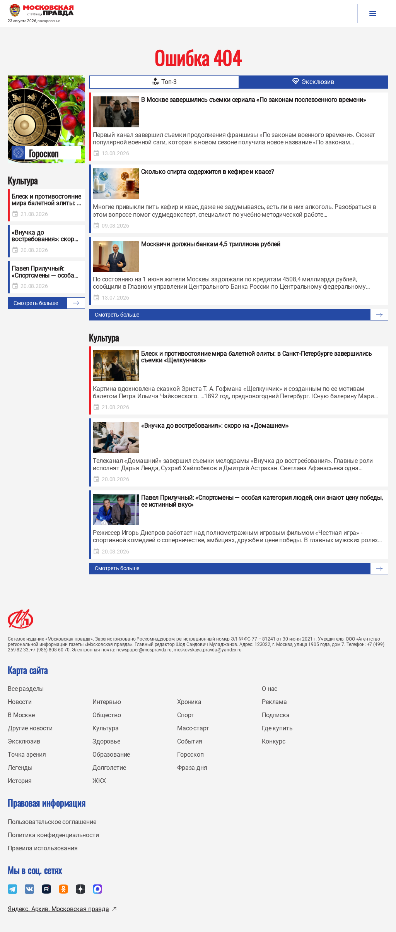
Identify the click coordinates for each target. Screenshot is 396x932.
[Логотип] (20, 619)
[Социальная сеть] (12, 889)
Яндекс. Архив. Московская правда (58, 909)
